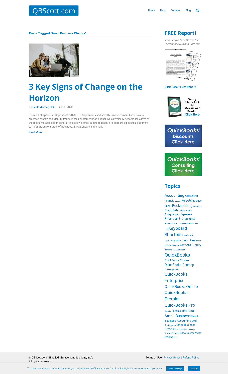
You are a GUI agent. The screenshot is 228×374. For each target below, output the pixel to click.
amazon (178, 201)
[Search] (196, 10)
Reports (168, 311)
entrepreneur (186, 210)
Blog (188, 10)
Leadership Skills (173, 240)
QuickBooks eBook (172, 269)
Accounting (174, 195)
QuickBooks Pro (180, 305)
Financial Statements (180, 219)
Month (198, 241)
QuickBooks (177, 255)
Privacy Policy (172, 357)
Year (176, 337)
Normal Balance (172, 245)
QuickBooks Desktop (179, 265)
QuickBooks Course (177, 260)
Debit (176, 210)
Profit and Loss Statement (175, 250)
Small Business (178, 316)
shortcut (188, 311)
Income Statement (187, 223)
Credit (168, 210)
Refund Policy (191, 357)
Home (151, 10)
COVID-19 (197, 206)
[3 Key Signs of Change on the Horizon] (54, 60)
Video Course (186, 332)
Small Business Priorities (185, 329)
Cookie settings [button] (175, 369)
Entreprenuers (172, 214)
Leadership (188, 235)
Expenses (186, 214)
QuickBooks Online (181, 286)
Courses (175, 10)
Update (168, 333)
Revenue (176, 310)
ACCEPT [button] (194, 368)
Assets (187, 200)
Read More (35, 132)
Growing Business (172, 223)
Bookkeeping (182, 206)
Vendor (175, 333)
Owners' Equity (190, 245)
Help (163, 10)
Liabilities (188, 240)
